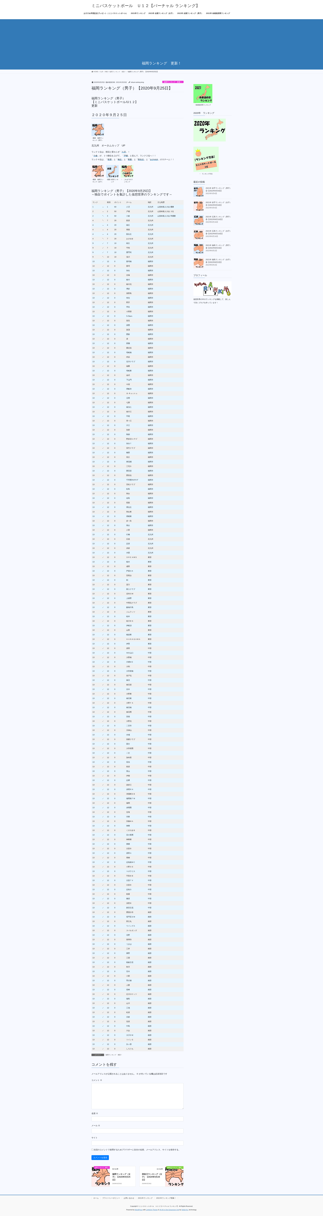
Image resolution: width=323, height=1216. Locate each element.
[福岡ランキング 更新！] (101, 1175)
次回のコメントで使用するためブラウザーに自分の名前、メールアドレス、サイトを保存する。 (137, 1150)
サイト (94, 1138)
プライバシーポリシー (111, 1198)
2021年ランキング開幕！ (166, 1198)
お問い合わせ (129, 1198)
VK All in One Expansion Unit (169, 1210)
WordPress (138, 1210)
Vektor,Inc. (185, 1210)
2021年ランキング (145, 1198)
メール (95, 1125)
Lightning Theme (152, 1210)
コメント (96, 1080)
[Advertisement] (161, 38)
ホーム (96, 1198)
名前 (94, 1113)
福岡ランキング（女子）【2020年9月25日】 (121, 1177)
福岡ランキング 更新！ (173, 82)
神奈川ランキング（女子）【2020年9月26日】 (152, 1177)
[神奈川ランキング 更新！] (174, 1175)
